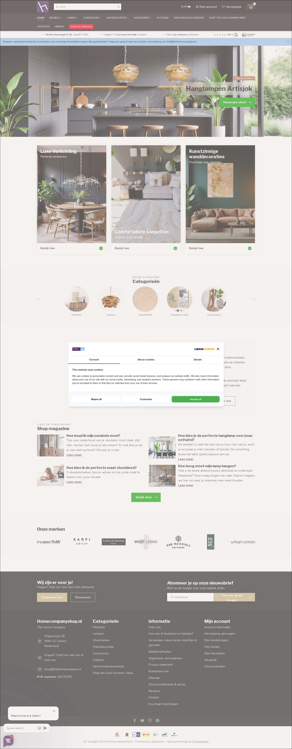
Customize (146, 399)
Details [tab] (198, 359)
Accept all (195, 399)
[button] (218, 349)
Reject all (96, 399)
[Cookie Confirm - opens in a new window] (204, 349)
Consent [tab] (94, 359)
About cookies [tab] (146, 359)
